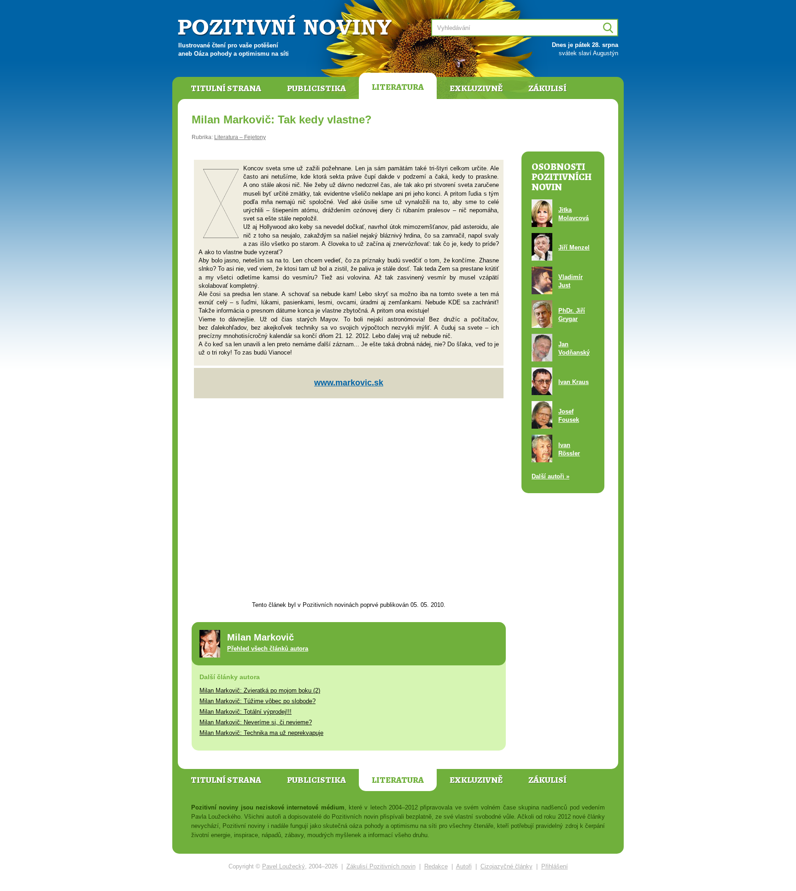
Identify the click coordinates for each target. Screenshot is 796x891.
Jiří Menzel (574, 247)
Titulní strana (226, 88)
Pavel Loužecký (283, 866)
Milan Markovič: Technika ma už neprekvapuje (261, 732)
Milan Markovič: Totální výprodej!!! (245, 711)
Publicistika (316, 88)
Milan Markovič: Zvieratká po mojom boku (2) (259, 690)
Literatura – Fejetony (240, 137)
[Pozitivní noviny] (286, 26)
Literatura (398, 87)
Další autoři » (550, 476)
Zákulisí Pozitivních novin (381, 866)
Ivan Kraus (573, 382)
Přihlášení (554, 866)
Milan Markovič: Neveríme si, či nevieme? (255, 722)
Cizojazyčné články (506, 866)
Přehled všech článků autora (267, 648)
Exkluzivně (476, 88)
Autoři (464, 866)
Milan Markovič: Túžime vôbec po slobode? (257, 701)
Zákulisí (547, 88)
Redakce (436, 866)
